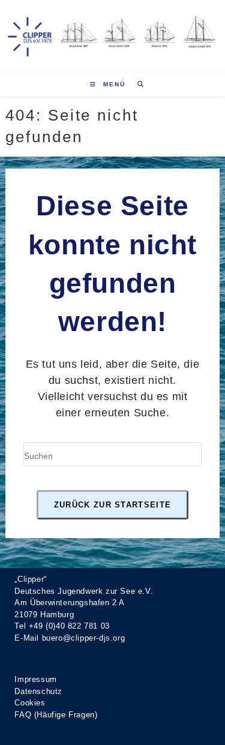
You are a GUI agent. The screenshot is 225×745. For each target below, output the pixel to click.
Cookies (29, 702)
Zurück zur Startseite (112, 504)
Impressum (35, 679)
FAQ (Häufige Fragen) (55, 714)
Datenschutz (38, 691)
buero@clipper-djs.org (83, 637)
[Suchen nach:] (136, 84)
